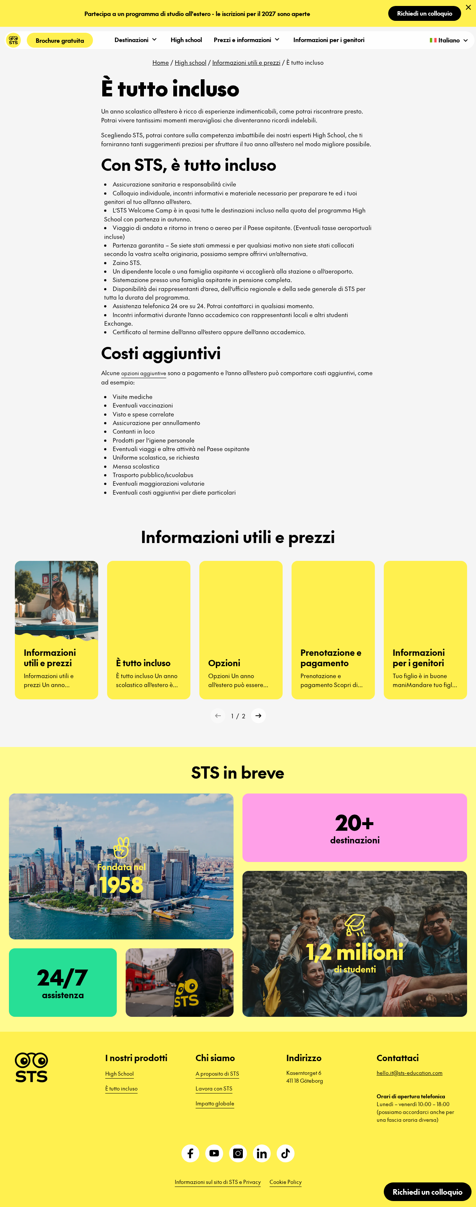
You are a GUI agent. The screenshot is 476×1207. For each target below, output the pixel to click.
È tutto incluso (121, 1088)
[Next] (258, 715)
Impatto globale (215, 1103)
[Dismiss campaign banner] (468, 7)
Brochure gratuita (60, 40)
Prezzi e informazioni (242, 39)
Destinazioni (131, 39)
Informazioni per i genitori (328, 39)
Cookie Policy (286, 1181)
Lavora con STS (214, 1088)
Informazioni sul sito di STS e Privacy (218, 1181)
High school (186, 39)
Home (160, 62)
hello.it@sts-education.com (410, 1072)
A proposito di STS (217, 1073)
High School (119, 1073)
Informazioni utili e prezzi (246, 62)
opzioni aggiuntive (143, 373)
